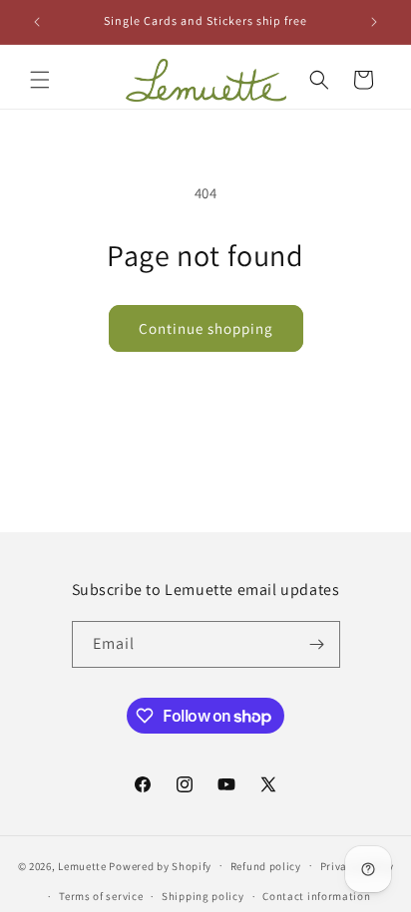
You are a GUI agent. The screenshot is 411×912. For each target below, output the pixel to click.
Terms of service (101, 896)
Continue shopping (206, 328)
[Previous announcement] (37, 22)
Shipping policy (203, 896)
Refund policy (265, 866)
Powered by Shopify (160, 865)
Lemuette (82, 865)
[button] (40, 80)
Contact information (316, 896)
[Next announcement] (374, 22)
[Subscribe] (317, 644)
